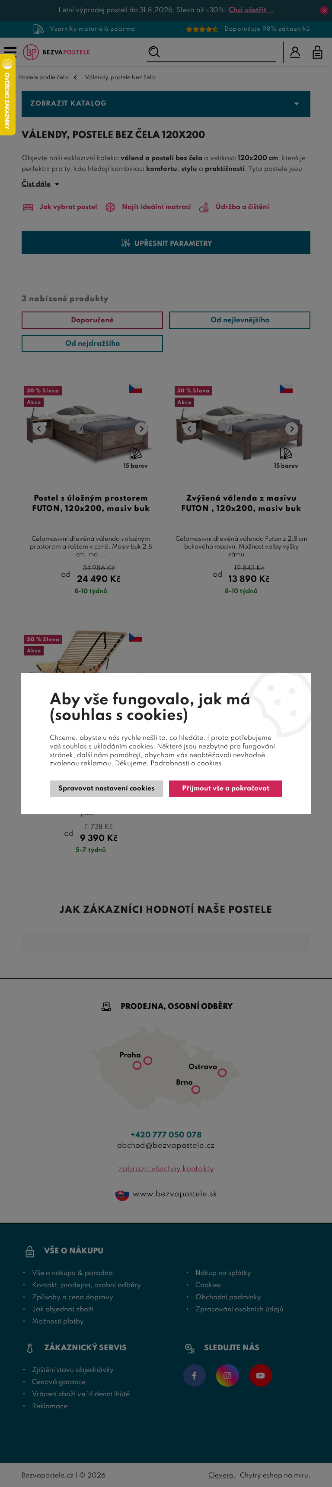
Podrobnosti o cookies (185, 763)
